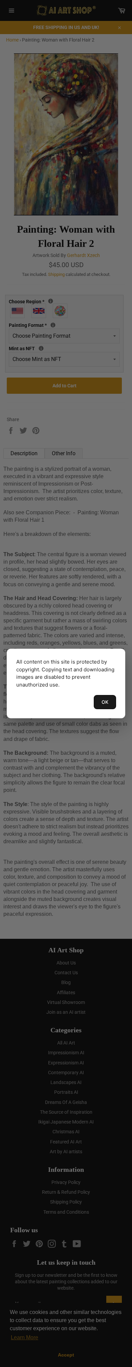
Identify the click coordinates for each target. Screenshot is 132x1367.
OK (105, 702)
